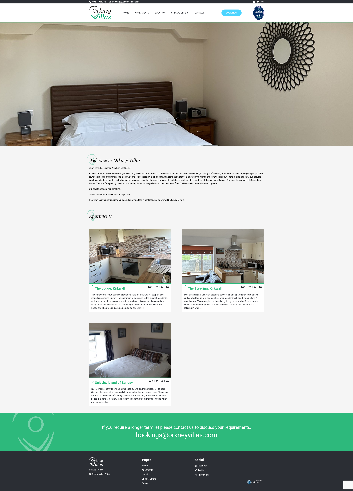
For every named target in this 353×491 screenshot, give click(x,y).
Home (126, 12)
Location (160, 12)
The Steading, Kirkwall (205, 288)
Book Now (231, 12)
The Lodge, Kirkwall (110, 288)
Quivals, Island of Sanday (114, 383)
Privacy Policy (96, 470)
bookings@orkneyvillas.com (176, 435)
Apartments (142, 12)
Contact (199, 12)
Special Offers (180, 12)
